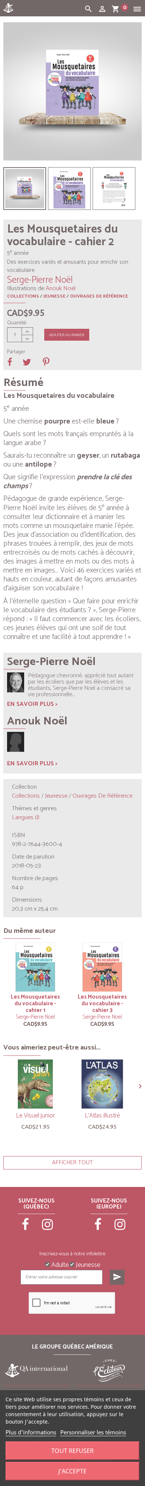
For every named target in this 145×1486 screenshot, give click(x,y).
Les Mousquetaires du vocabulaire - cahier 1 (35, 1003)
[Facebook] (25, 1228)
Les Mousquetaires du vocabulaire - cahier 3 (102, 1003)
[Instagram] (47, 1228)
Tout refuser (72, 1451)
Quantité (16, 323)
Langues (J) (25, 817)
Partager (16, 352)
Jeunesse (54, 296)
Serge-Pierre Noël (35, 1017)
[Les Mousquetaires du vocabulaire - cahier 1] (24, 188)
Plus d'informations (31, 1432)
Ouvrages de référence (99, 296)
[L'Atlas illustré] (102, 1084)
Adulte (59, 1264)
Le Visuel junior (35, 1115)
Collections (23, 296)
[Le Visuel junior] (35, 1084)
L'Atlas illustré (102, 1115)
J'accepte (72, 1471)
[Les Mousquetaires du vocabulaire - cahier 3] (102, 967)
